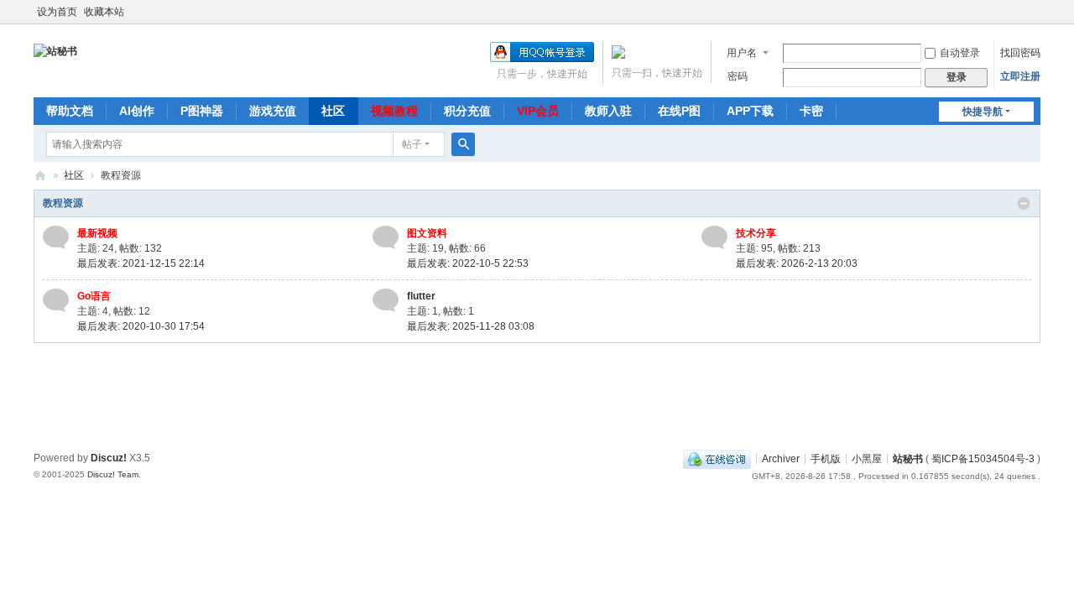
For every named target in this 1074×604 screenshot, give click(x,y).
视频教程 (394, 110)
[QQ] (717, 458)
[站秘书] (55, 50)
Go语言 (94, 296)
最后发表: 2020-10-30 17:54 (141, 326)
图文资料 (427, 233)
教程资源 (63, 203)
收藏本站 (104, 12)
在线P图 (679, 110)
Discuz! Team (112, 474)
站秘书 (40, 176)
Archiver (781, 458)
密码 (737, 76)
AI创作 (136, 110)
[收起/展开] (1023, 204)
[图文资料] (386, 236)
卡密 (811, 110)
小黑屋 (867, 458)
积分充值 (467, 110)
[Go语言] (56, 299)
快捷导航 (982, 111)
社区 (333, 110)
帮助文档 (69, 110)
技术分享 (756, 233)
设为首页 (57, 12)
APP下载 (750, 110)
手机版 (826, 458)
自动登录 (960, 53)
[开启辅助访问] (1036, 11)
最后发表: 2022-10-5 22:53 (468, 263)
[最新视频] (56, 236)
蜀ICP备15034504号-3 (983, 458)
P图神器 (201, 110)
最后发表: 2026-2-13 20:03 (797, 263)
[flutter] (386, 299)
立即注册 (1020, 76)
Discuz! (109, 458)
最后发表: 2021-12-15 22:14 (141, 263)
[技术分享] (714, 236)
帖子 (412, 144)
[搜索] (463, 144)
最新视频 (97, 233)
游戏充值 (272, 110)
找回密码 (1020, 53)
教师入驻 (608, 110)
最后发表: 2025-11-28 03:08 (470, 326)
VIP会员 (538, 110)
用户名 (742, 53)
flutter (421, 296)
